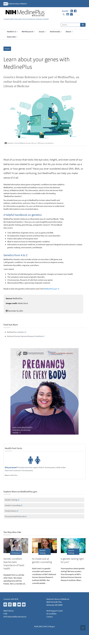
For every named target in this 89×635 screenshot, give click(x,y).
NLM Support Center (54, 610)
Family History (10, 511)
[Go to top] (83, 627)
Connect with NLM (10, 599)
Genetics (7, 49)
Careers (49, 616)
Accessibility (51, 613)
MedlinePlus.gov (50, 288)
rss (71, 11)
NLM (36, 626)
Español (65, 11)
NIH (40, 626)
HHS (45, 626)
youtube (67, 14)
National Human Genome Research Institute (25, 336)
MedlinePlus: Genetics (15, 332)
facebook (74, 11)
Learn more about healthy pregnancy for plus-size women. (22, 430)
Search (83, 25)
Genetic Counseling (12, 505)
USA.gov (51, 626)
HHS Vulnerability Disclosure (14, 616)
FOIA (5, 613)
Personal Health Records (15, 516)
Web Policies (8, 610)
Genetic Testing (11, 499)
